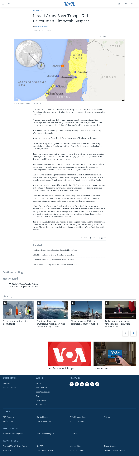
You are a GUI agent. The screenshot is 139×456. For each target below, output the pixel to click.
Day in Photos (42, 417)
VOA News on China (78, 417)
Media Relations (77, 450)
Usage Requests (110, 446)
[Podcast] (97, 384)
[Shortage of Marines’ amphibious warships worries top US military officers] (52, 310)
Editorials (74, 434)
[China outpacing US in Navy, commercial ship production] (86, 310)
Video (6, 296)
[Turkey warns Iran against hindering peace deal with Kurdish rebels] (120, 310)
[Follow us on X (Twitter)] (77, 384)
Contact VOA (75, 446)
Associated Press (41, 27)
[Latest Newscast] (132, 3)
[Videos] (125, 3)
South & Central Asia (44, 405)
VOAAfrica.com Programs (13, 434)
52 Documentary (77, 421)
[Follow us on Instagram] (87, 384)
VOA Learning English (45, 434)
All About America (10, 388)
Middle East (38, 11)
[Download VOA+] (114, 354)
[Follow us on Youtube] (82, 384)
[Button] (103, 36)
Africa (38, 383)
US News (6, 383)
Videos (107, 417)
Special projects (9, 421)
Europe (39, 396)
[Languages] (119, 3)
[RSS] (92, 384)
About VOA (7, 450)
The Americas (41, 388)
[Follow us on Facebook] (72, 384)
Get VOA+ (40, 446)
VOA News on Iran (43, 421)
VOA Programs (9, 417)
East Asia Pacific (43, 392)
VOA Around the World (45, 450)
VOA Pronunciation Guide (114, 450)
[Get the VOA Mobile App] (69, 354)
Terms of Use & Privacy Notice (15, 446)
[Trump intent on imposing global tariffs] (18, 310)
